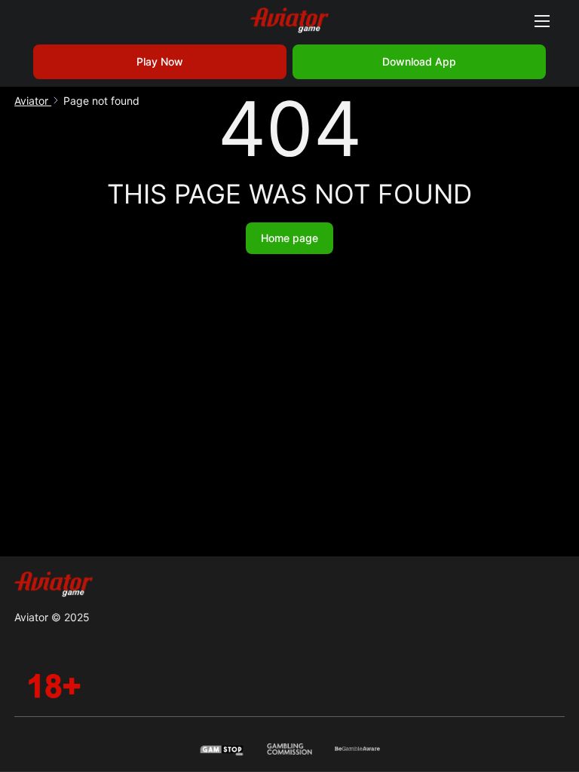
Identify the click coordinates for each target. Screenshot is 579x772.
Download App (419, 61)
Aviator (32, 100)
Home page (289, 237)
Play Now (159, 61)
